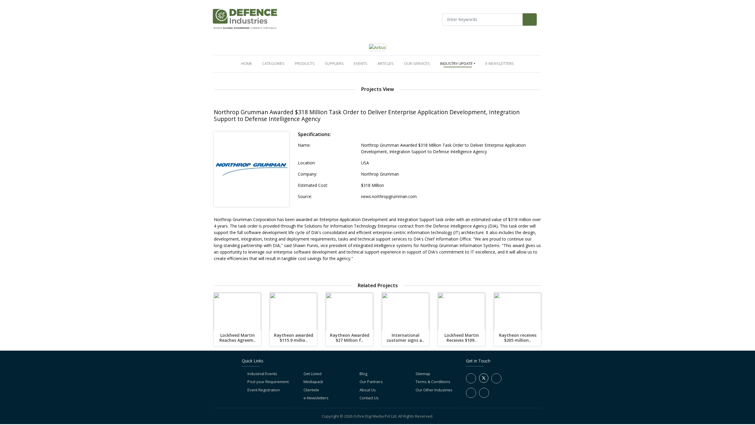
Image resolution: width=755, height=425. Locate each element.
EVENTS (360, 63)
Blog (363, 373)
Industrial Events (262, 373)
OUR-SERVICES (417, 63)
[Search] (530, 19)
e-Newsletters (499, 63)
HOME (248, 63)
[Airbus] (377, 47)
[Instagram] (471, 393)
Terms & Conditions (433, 381)
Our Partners (371, 381)
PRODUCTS (305, 63)
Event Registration (263, 390)
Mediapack (313, 381)
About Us (368, 390)
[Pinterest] (484, 393)
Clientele (311, 390)
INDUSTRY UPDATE (456, 63)
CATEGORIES (273, 63)
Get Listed (312, 373)
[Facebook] (471, 378)
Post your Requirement (268, 381)
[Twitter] (483, 381)
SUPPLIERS (334, 63)
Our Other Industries (434, 390)
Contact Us (369, 398)
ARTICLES (386, 63)
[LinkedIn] (496, 378)
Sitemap (423, 373)
